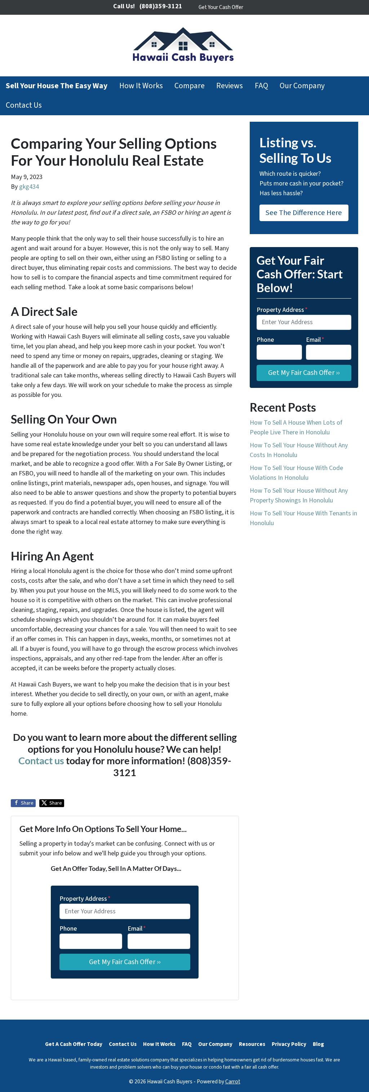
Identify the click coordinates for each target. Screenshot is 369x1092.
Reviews (229, 85)
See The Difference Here (304, 212)
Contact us (41, 760)
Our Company (302, 85)
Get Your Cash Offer (221, 7)
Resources (252, 1044)
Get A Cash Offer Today (73, 1044)
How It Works (141, 85)
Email (137, 928)
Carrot (232, 1082)
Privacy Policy (289, 1044)
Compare (189, 85)
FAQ (261, 85)
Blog (318, 1044)
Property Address (85, 898)
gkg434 (29, 186)
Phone (68, 928)
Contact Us (24, 105)
